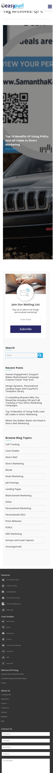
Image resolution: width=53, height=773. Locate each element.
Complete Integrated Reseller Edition (14, 678)
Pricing (3, 683)
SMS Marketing (13, 533)
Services (4, 712)
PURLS (8, 527)
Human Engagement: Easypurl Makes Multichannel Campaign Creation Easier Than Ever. (22, 377)
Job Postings (12, 482)
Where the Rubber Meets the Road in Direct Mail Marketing (25, 422)
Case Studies (12, 450)
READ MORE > (11, 149)
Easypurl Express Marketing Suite (12, 674)
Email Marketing (14, 476)
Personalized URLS (15, 514)
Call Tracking (12, 444)
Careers (4, 703)
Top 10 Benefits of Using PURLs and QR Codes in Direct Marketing (26, 140)
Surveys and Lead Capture (19, 540)
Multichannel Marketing (18, 495)
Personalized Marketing (18, 508)
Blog (2, 721)
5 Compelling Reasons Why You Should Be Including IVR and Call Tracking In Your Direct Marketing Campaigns (23, 401)
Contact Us (5, 708)
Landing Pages (13, 489)
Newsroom (5, 699)
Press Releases (13, 521)
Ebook (8, 469)
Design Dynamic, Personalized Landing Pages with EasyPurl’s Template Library (21, 388)
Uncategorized (13, 546)
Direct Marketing (14, 463)
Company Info (6, 695)
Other (8, 501)
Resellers (4, 717)
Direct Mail (11, 457)
